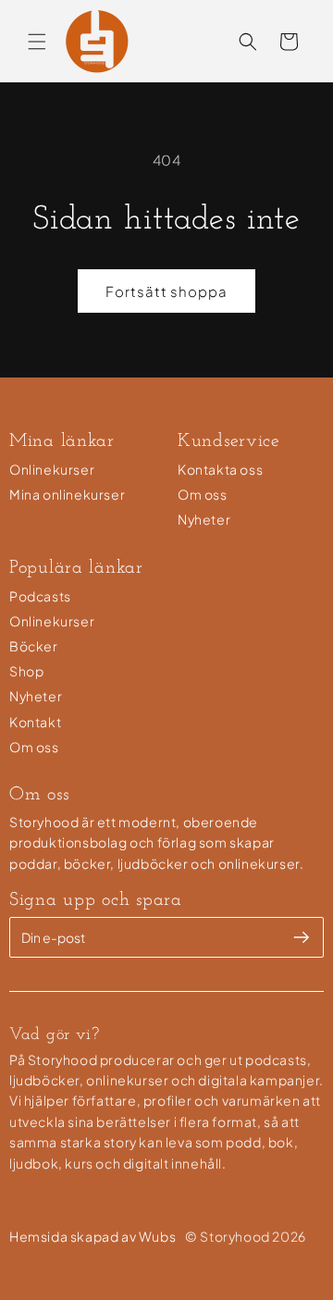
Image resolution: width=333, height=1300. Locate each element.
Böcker (33, 646)
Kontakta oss (220, 469)
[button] (37, 41)
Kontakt (35, 721)
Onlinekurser (51, 469)
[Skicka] (301, 937)
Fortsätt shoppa (166, 291)
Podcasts (40, 596)
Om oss (203, 494)
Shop (26, 670)
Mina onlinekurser (67, 494)
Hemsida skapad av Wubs (92, 1236)
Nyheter (204, 519)
